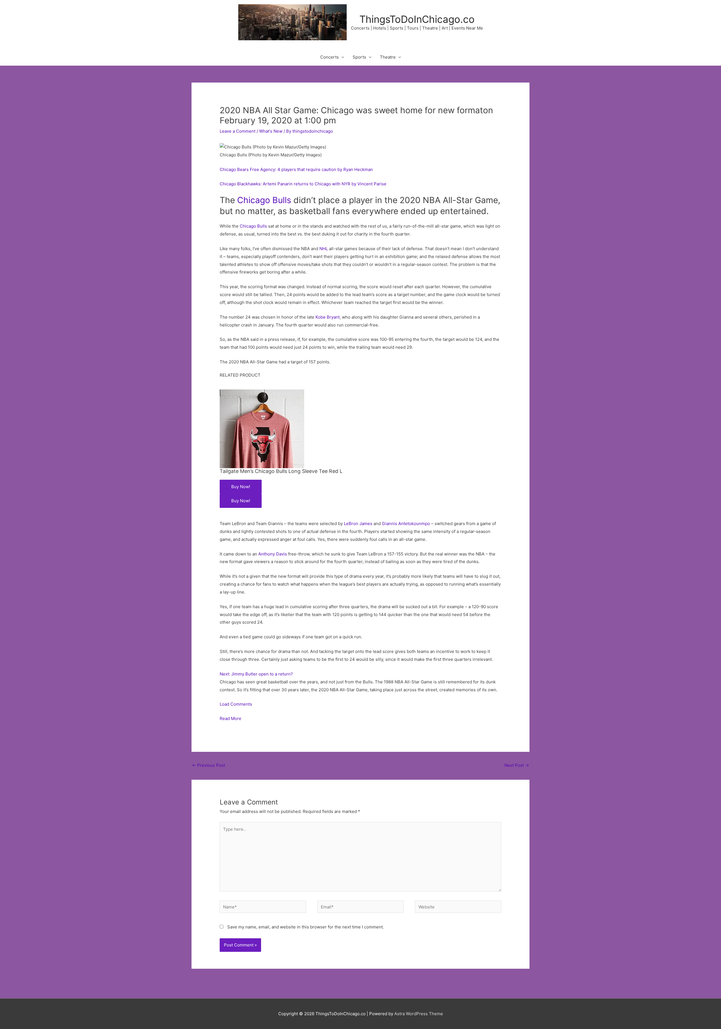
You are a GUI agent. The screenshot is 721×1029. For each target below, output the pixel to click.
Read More (230, 718)
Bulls (281, 200)
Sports (359, 57)
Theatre (388, 57)
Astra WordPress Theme (418, 1013)
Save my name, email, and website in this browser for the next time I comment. (305, 927)
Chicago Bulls (253, 226)
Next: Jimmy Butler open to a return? (256, 674)
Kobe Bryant (327, 317)
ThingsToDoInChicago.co (417, 19)
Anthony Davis (272, 554)
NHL (323, 248)
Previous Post (208, 765)
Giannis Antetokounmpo (406, 523)
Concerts (329, 57)
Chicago (253, 200)
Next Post (516, 765)
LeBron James (358, 523)
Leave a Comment (237, 131)
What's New (270, 131)
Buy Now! (240, 486)
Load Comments (236, 704)
